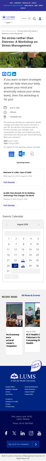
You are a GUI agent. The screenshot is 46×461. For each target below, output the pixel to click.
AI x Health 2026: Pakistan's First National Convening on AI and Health (21, 339)
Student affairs (10, 387)
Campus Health (28, 5)
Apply (11, 3)
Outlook (32, 154)
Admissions (17, 3)
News (36, 5)
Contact (23, 8)
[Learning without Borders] (8, 22)
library (8, 392)
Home (4, 31)
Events (41, 5)
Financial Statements (31, 387)
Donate (34, 3)
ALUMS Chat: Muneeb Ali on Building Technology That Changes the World (18, 194)
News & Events (11, 31)
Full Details (9, 182)
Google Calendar (11, 154)
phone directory (30, 389)
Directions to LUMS (12, 401)
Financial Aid (26, 3)
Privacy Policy (10, 406)
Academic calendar (12, 389)
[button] (34, 18)
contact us (9, 399)
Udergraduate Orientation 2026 (13, 5)
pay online (9, 394)
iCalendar (21, 154)
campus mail (29, 394)
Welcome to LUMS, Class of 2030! (17, 172)
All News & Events (31, 295)
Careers (8, 404)
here (38, 147)
